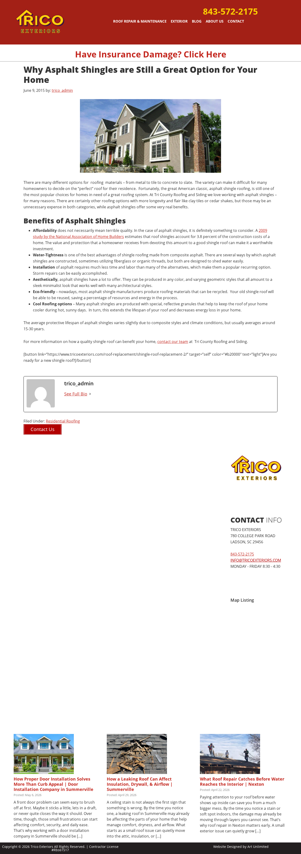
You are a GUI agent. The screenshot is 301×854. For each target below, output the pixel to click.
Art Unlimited (258, 846)
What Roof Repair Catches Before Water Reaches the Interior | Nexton (242, 781)
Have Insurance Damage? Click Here (150, 54)
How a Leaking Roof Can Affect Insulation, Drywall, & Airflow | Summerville (140, 784)
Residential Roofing (63, 421)
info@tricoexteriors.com (255, 560)
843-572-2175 (230, 11)
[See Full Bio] (90, 394)
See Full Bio (75, 394)
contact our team (172, 341)
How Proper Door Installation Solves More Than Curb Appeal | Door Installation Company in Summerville (53, 784)
